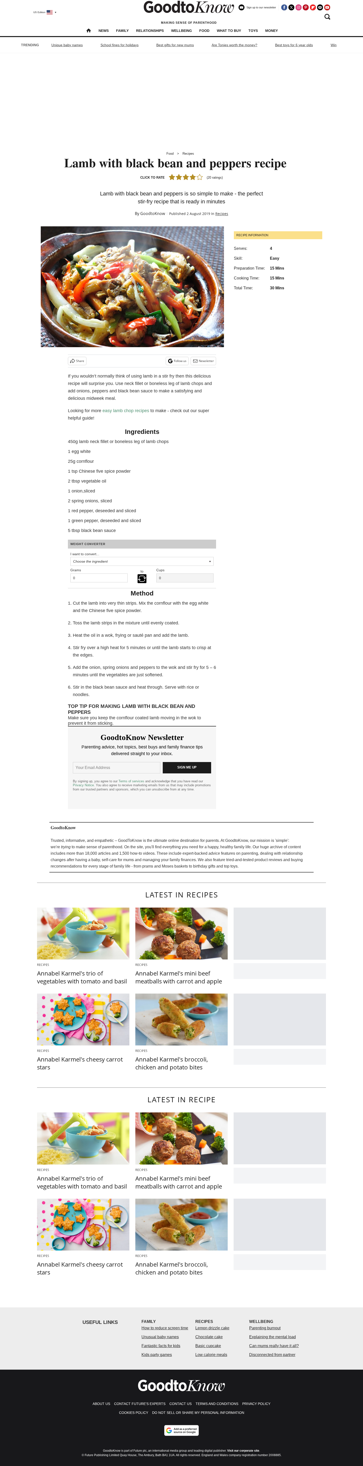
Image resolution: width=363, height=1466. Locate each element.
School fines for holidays (120, 45)
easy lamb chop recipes (125, 410)
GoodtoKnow (152, 213)
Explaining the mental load (272, 1337)
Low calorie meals (211, 1355)
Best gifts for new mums (175, 45)
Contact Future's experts (139, 1404)
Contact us (180, 1404)
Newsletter (206, 361)
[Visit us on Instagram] (299, 7)
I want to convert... (84, 554)
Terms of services (132, 781)
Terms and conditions (217, 1404)
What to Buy (229, 31)
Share (80, 361)
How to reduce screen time (164, 1328)
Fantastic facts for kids (160, 1346)
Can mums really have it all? (274, 1346)
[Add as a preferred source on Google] (181, 1430)
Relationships (150, 31)
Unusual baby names (160, 1337)
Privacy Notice (83, 785)
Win (334, 45)
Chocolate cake (209, 1337)
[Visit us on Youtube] (327, 7)
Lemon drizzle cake (212, 1328)
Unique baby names (67, 45)
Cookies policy (133, 1413)
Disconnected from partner (272, 1355)
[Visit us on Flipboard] (313, 7)
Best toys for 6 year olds (294, 45)
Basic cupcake (208, 1346)
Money (271, 31)
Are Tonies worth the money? (234, 45)
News (104, 31)
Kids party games (156, 1355)
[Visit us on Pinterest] (306, 7)
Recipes (188, 153)
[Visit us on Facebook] (284, 7)
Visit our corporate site (243, 1450)
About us (101, 1404)
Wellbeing (181, 31)
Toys (253, 31)
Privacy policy (256, 1404)
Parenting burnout (265, 1328)
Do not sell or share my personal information (198, 1413)
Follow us (180, 361)
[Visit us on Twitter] (291, 7)
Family (122, 31)
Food (204, 31)
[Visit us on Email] (320, 7)
